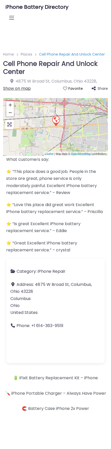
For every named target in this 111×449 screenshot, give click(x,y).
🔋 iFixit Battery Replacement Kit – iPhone (55, 378)
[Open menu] (11, 17)
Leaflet (49, 154)
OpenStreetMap (81, 154)
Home (8, 54)
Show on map (17, 88)
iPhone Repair (52, 271)
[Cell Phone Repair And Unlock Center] (55, 120)
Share (103, 88)
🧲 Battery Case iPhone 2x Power (55, 408)
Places (26, 54)
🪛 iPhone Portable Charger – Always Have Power (55, 393)
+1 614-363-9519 (47, 326)
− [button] (10, 112)
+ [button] (10, 105)
